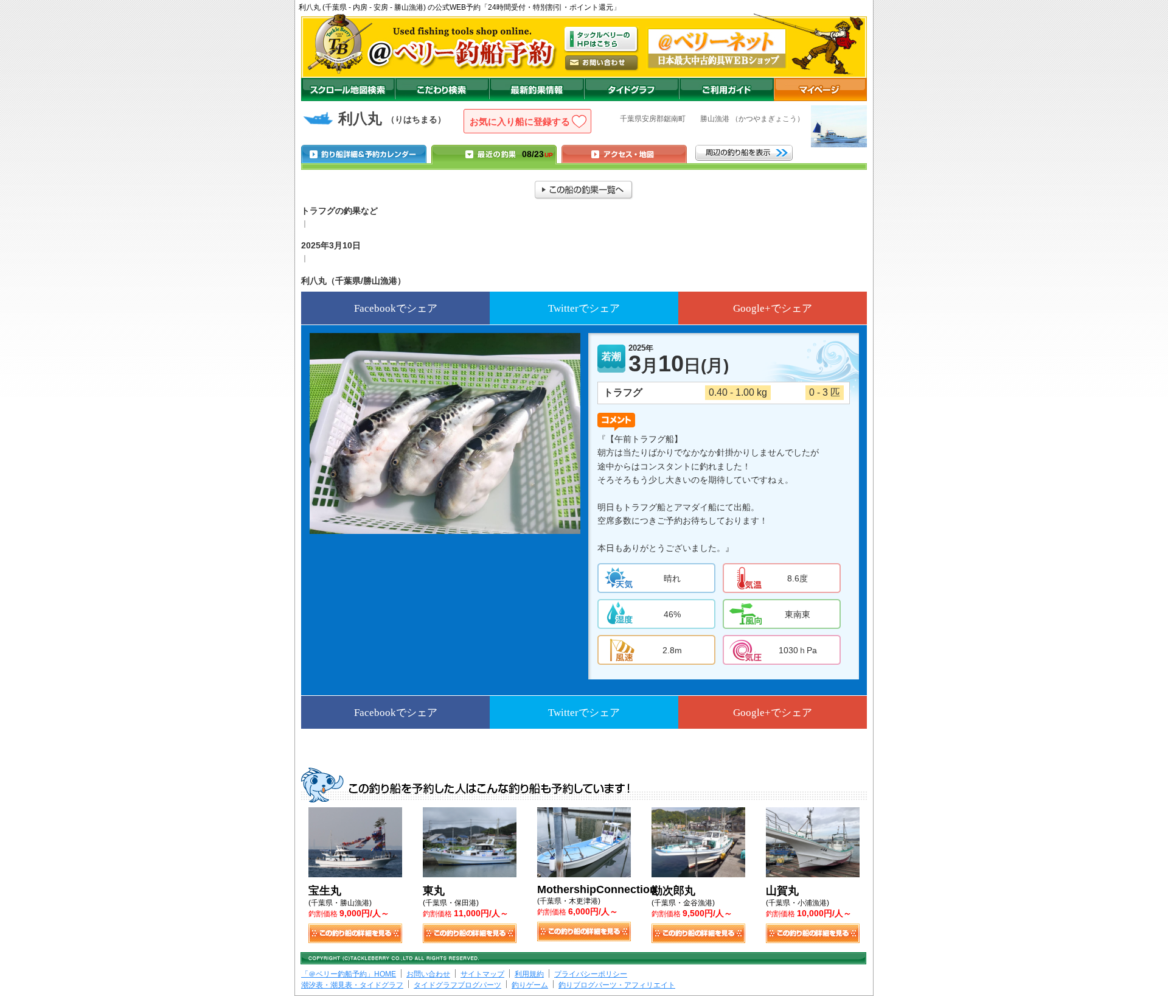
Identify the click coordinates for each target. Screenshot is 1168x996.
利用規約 (529, 974)
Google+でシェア (772, 308)
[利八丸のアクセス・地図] (624, 154)
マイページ (820, 89)
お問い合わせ (428, 974)
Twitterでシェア (584, 308)
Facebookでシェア (395, 308)
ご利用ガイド (726, 89)
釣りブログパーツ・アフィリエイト (616, 985)
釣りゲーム (530, 985)
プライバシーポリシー (590, 974)
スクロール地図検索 (348, 89)
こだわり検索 (442, 89)
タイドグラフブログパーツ (457, 985)
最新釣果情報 (536, 89)
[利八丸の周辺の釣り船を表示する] (744, 153)
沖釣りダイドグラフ (631, 89)
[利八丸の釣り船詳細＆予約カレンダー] (363, 154)
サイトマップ (482, 974)
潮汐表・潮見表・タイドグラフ (352, 985)
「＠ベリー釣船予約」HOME (348, 974)
